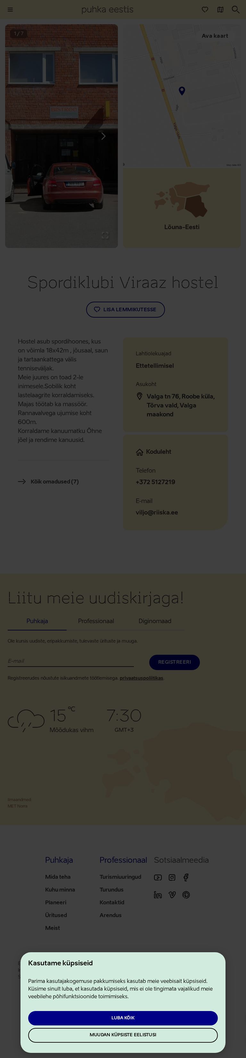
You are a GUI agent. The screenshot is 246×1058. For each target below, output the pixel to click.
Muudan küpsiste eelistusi (123, 1035)
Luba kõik (123, 1018)
